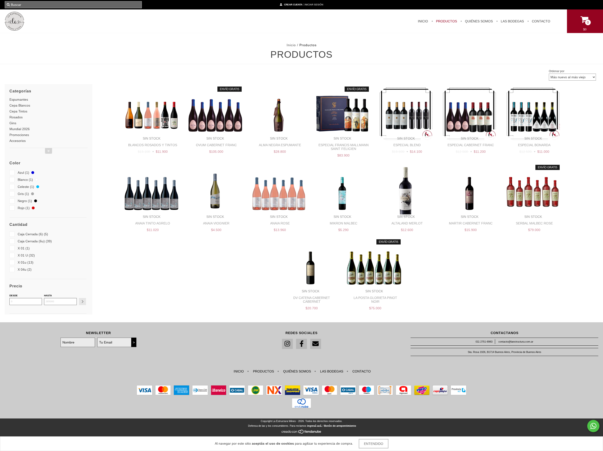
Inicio (291, 45)
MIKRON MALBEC (343, 223)
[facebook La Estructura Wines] (301, 344)
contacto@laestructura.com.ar (515, 341)
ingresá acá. (314, 425)
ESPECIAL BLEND (407, 145)
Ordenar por (556, 71)
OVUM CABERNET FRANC (216, 145)
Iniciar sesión (314, 4)
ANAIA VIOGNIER (216, 223)
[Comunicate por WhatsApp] (593, 426)
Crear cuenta (293, 4)
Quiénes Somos (478, 21)
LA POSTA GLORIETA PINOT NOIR (375, 299)
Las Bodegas (512, 21)
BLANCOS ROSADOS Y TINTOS (152, 145)
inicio (423, 21)
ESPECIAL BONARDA (534, 145)
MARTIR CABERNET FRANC (471, 223)
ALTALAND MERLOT (407, 223)
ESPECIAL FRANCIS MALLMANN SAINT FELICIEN (343, 147)
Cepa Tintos (18, 111)
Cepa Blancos (19, 105)
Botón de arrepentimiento (340, 425)
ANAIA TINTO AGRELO (152, 223)
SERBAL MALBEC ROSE (534, 223)
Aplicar (82, 301)
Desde (13, 295)
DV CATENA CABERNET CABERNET (311, 299)
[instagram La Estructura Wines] (287, 344)
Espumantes (18, 99)
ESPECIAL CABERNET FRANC (471, 145)
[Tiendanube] (301, 432)
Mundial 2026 (19, 129)
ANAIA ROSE (280, 223)
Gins (12, 123)
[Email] (315, 344)
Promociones (19, 135)
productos (446, 21)
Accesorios (17, 141)
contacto (540, 21)
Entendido (373, 444)
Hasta (48, 295)
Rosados (16, 117)
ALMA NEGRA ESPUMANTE (280, 145)
